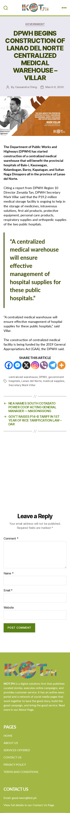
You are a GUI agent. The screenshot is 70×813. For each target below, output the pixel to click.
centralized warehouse (23, 377)
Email (8, 590)
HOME (8, 735)
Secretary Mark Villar (22, 385)
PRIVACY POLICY (15, 764)
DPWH (43, 377)
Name (8, 573)
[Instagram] (35, 365)
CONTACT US (13, 757)
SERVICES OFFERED (17, 750)
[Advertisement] (35, 475)
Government (35, 24)
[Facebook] (9, 365)
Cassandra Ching (26, 87)
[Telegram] (53, 365)
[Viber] (44, 365)
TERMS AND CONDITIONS (21, 772)
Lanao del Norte (31, 381)
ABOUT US (11, 743)
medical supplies (53, 381)
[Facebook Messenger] (17, 365)
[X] (26, 365)
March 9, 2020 (54, 87)
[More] (61, 365)
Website (9, 607)
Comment (11, 538)
